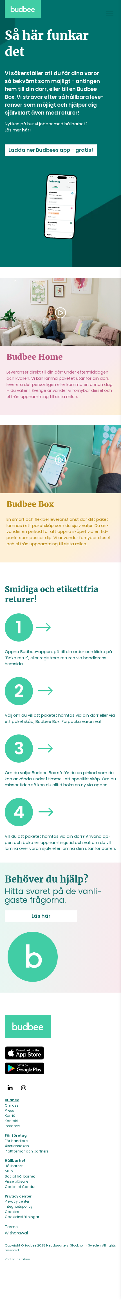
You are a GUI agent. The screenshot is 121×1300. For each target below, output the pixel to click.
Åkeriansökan (17, 1146)
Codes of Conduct (21, 1186)
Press (9, 1110)
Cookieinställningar (22, 1217)
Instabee (12, 1126)
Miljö (9, 1171)
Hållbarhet (14, 1165)
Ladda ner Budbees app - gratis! (50, 149)
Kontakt (11, 1120)
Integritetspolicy (19, 1206)
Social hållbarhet (20, 1176)
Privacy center (17, 1201)
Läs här (41, 915)
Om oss (12, 1105)
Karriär (11, 1115)
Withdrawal (16, 1233)
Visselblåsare (16, 1181)
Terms (11, 1227)
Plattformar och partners (27, 1151)
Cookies (12, 1211)
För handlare (16, 1140)
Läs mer (18, 130)
